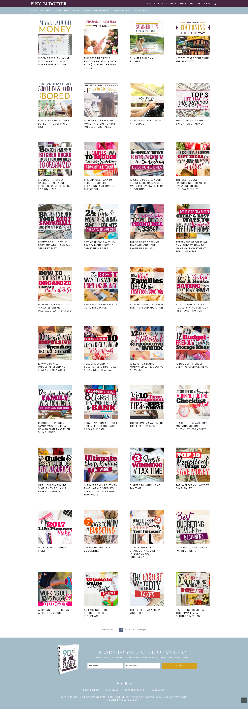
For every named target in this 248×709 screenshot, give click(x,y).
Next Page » (141, 630)
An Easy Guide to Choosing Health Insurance (95, 613)
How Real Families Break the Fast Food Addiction (147, 306)
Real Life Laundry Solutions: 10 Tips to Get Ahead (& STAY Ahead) (101, 367)
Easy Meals (112, 690)
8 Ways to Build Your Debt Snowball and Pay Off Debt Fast (54, 245)
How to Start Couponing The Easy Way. (193, 60)
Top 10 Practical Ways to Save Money (192, 487)
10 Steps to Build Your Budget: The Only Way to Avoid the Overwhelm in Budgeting (146, 184)
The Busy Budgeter (49, 4)
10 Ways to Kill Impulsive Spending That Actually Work (51, 367)
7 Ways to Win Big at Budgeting (98, 549)
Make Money (158, 690)
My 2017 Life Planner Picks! (52, 549)
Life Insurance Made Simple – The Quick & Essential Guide (52, 488)
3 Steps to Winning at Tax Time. (145, 487)
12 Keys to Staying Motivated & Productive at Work (146, 367)
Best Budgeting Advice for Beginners (192, 549)
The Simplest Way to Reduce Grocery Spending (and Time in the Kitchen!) (99, 184)
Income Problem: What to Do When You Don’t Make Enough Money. (53, 61)
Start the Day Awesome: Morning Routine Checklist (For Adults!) (192, 426)
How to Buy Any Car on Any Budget (145, 122)
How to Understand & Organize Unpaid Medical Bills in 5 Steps (54, 307)
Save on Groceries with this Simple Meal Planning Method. (192, 613)
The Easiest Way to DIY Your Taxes (145, 611)
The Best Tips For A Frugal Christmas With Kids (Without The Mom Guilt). (100, 63)
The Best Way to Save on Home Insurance (100, 306)
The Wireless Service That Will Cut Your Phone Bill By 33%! (145, 245)
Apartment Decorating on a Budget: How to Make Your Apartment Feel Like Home (191, 247)
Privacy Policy (179, 697)
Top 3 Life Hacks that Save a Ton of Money (190, 122)
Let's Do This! (179, 666)
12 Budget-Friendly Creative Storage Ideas (192, 365)
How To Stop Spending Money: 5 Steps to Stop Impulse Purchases (100, 123)
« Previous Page (107, 630)
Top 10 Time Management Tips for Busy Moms (146, 424)
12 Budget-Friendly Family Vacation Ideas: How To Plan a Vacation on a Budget (54, 427)
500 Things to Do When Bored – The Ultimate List (54, 123)
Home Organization (135, 690)
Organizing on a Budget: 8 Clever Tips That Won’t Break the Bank (101, 426)
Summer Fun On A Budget (142, 60)
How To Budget (91, 690)
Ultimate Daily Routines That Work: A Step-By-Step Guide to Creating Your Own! (100, 490)
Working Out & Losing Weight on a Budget (53, 611)
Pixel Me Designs (129, 700)
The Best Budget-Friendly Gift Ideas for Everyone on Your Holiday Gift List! (191, 184)
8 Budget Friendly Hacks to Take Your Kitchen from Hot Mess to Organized (54, 184)
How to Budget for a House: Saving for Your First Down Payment (192, 307)
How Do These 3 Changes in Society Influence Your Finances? (143, 552)
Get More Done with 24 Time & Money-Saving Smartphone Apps (100, 245)
